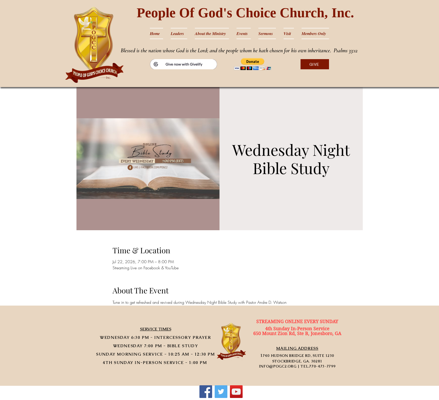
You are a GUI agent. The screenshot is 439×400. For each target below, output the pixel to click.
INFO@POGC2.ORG (277, 366)
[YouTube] (236, 391)
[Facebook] (205, 391)
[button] (252, 64)
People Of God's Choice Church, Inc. (245, 12)
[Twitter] (221, 391)
